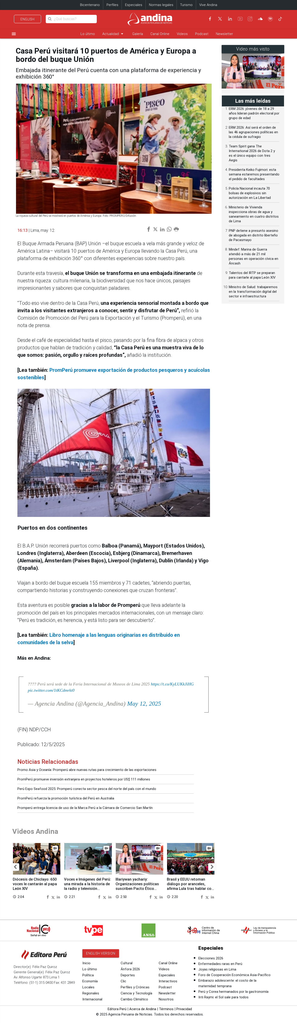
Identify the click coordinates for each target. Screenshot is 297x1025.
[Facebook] (210, 18)
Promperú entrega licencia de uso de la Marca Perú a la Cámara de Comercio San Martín (85, 808)
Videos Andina (35, 831)
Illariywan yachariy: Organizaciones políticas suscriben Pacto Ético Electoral (137, 886)
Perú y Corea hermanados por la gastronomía (233, 992)
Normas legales (161, 5)
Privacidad (184, 1009)
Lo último (88, 34)
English (27, 19)
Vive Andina (208, 5)
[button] (15, 867)
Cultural (126, 963)
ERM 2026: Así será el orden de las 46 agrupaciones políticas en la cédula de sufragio (253, 132)
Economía (90, 981)
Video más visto (253, 49)
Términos (166, 1009)
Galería (137, 34)
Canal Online (159, 34)
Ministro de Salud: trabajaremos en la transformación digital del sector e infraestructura (253, 291)
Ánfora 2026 (130, 969)
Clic (123, 981)
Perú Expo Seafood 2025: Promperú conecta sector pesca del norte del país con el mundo (86, 789)
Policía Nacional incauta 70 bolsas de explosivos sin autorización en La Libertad (250, 193)
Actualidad (113, 33)
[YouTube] (240, 18)
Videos (182, 34)
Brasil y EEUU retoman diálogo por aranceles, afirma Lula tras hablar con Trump (190, 886)
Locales (88, 987)
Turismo (186, 5)
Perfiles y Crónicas (135, 987)
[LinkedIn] (230, 18)
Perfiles (112, 5)
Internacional (92, 999)
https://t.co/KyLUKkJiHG (172, 684)
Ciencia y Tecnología (136, 993)
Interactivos (168, 981)
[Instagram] (250, 18)
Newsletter (224, 34)
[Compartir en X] (53, 897)
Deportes (128, 975)
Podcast (201, 34)
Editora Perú (117, 1009)
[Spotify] (270, 18)
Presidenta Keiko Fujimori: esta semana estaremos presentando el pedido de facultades (254, 174)
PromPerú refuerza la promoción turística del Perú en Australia (65, 798)
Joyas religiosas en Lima (217, 969)
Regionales (90, 993)
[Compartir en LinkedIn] (58, 897)
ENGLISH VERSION (100, 953)
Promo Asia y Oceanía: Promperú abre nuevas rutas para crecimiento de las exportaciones (86, 770)
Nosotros (166, 999)
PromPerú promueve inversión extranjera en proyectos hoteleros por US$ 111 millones (83, 779)
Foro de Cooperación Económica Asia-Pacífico (234, 975)
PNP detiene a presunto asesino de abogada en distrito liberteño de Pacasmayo (253, 235)
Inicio (86, 963)
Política (88, 975)
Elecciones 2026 (210, 958)
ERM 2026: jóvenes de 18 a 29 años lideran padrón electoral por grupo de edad (254, 113)
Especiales (133, 5)
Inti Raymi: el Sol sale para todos (223, 997)
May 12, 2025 (144, 703)
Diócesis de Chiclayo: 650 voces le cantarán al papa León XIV (35, 884)
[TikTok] (280, 18)
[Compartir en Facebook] (48, 897)
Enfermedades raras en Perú (220, 964)
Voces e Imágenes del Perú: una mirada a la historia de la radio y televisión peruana (87, 886)
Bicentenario (90, 5)
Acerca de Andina (142, 1009)
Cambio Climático (134, 999)
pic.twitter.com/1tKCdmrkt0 (51, 690)
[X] (220, 18)
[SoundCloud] (260, 18)
